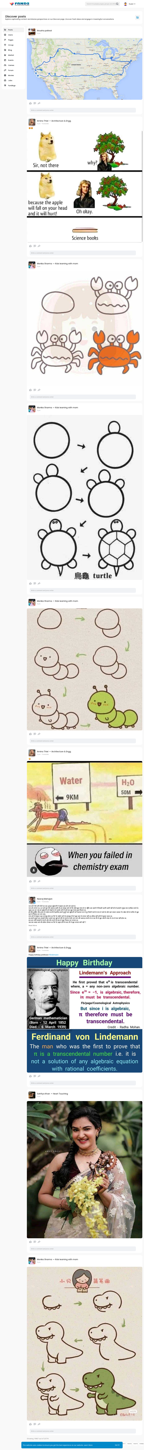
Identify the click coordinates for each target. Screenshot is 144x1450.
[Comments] (35, 103)
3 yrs (38, 33)
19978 (129, 1443)
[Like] (34, 103)
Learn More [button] (88, 1445)
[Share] (39, 103)
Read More (33, 925)
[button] (102, 4)
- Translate (45, 124)
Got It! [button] (117, 1445)
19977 (123, 1443)
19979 (135, 1443)
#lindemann (53, 955)
